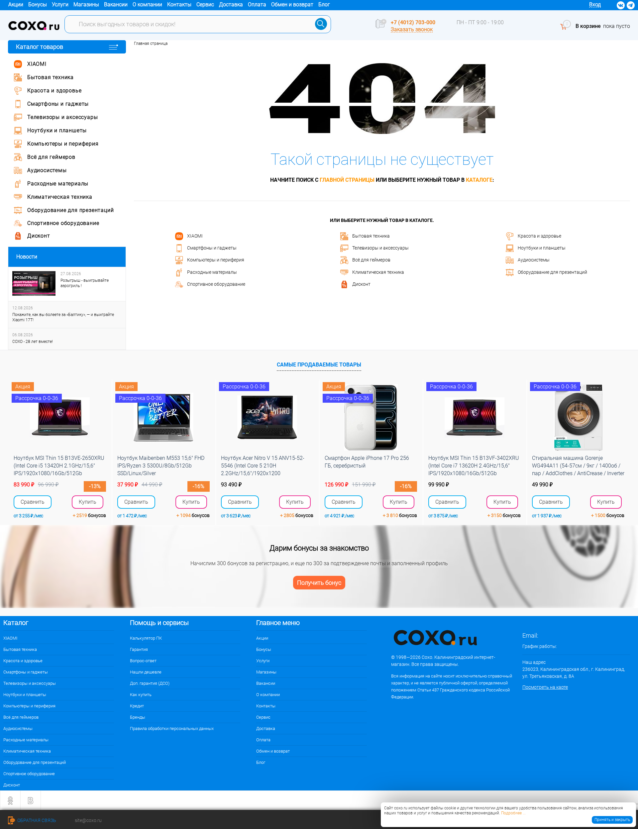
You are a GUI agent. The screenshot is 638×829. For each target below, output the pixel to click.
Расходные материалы (212, 271)
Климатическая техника (378, 271)
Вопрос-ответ (143, 660)
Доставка (231, 4)
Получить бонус (319, 582)
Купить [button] (87, 502)
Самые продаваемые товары (319, 365)
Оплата (257, 4)
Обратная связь (36, 820)
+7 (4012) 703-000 (413, 22)
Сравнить (33, 502)
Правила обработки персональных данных (172, 728)
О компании (147, 4)
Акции (15, 4)
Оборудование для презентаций (552, 271)
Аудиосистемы (534, 259)
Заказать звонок (412, 29)
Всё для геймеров (371, 259)
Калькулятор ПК (146, 638)
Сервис (205, 4)
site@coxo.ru (88, 820)
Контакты (179, 4)
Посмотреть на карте (545, 687)
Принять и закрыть (612, 819)
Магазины (86, 4)
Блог (324, 4)
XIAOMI (195, 235)
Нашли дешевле (145, 672)
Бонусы (37, 4)
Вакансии (116, 4)
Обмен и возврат (292, 4)
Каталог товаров (39, 46)
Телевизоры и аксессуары (380, 248)
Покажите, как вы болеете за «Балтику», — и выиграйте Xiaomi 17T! (63, 317)
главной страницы (347, 180)
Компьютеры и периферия (215, 259)
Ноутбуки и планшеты (542, 248)
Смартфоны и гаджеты (212, 248)
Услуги (60, 4)
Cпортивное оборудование (216, 284)
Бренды (137, 717)
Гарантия (139, 649)
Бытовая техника (371, 235)
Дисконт (361, 284)
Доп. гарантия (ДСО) (149, 683)
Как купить (141, 694)
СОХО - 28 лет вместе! (32, 341)
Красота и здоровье (539, 235)
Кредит (137, 705)
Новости (26, 257)
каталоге (479, 180)
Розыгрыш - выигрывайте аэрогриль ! (84, 283)
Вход (595, 4)
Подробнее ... (513, 813)
